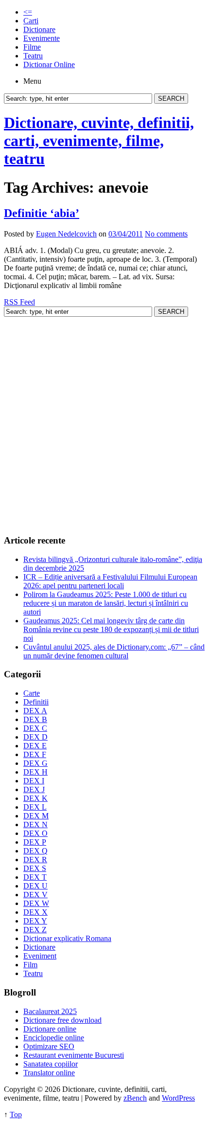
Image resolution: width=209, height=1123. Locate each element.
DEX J (34, 789)
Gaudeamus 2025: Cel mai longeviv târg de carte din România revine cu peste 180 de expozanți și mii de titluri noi (111, 629)
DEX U (35, 886)
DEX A (35, 710)
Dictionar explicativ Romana (67, 938)
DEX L (35, 807)
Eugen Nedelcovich (66, 234)
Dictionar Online (49, 64)
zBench (135, 1098)
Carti (30, 21)
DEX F (34, 754)
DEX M (36, 816)
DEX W (36, 903)
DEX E (35, 746)
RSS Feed (19, 302)
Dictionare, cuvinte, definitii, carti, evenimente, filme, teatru (99, 140)
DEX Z (35, 929)
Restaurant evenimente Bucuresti (73, 1055)
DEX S (34, 868)
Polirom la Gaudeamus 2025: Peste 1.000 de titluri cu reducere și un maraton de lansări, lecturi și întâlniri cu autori (105, 603)
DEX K (35, 798)
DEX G (35, 763)
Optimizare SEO (48, 1046)
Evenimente (41, 38)
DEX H (35, 772)
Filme (32, 47)
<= (27, 12)
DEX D (35, 737)
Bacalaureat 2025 (50, 1011)
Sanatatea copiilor (50, 1064)
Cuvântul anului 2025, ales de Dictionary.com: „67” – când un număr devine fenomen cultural (114, 651)
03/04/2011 (125, 234)
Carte (31, 693)
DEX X (35, 912)
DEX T (35, 877)
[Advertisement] (104, 421)
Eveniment (39, 956)
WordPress (178, 1098)
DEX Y (35, 921)
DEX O (35, 833)
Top (16, 1114)
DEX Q (35, 851)
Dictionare (39, 29)
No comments (166, 234)
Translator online (49, 1073)
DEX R (35, 859)
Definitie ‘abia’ (41, 213)
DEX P (34, 842)
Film (30, 964)
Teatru (33, 56)
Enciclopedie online (53, 1037)
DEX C (35, 728)
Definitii (36, 702)
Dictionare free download (62, 1020)
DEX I (33, 781)
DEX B (35, 719)
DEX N (35, 824)
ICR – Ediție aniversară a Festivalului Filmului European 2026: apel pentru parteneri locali (110, 581)
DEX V (35, 894)
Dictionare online (49, 1029)
